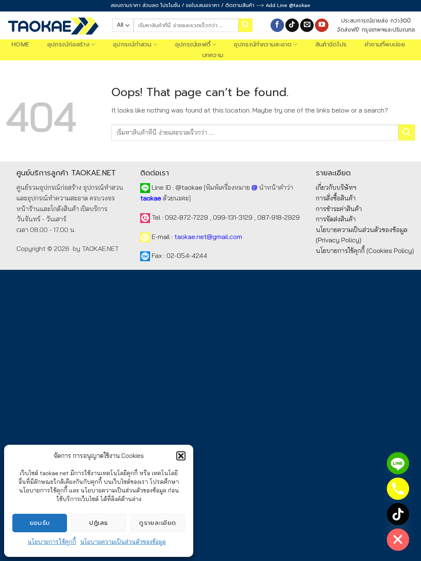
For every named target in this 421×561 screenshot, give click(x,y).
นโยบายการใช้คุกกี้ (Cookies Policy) (365, 250)
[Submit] (245, 25)
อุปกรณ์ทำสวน (132, 44)
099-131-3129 (232, 217)
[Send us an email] (307, 25)
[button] (181, 456)
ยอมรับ (40, 522)
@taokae (189, 187)
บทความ (213, 55)
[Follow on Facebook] (277, 25)
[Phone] (398, 489)
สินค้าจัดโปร (331, 44)
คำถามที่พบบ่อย (385, 44)
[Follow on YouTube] (321, 25)
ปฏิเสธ (98, 522)
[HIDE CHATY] (398, 540)
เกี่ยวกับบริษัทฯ (336, 187)
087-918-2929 (278, 217)
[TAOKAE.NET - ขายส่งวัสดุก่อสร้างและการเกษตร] (53, 25)
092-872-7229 (186, 217)
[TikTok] (398, 514)
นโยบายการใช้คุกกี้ (52, 541)
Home (20, 44)
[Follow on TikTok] (292, 25)
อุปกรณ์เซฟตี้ (193, 44)
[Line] (398, 463)
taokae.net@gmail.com (208, 236)
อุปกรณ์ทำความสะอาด (262, 44)
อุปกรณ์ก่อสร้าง (68, 44)
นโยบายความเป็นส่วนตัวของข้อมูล (123, 541)
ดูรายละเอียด (157, 522)
